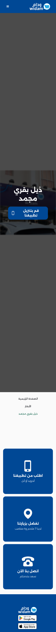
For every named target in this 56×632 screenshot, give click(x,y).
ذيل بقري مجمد (28, 413)
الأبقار (28, 406)
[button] (7, 6)
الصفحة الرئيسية (28, 398)
